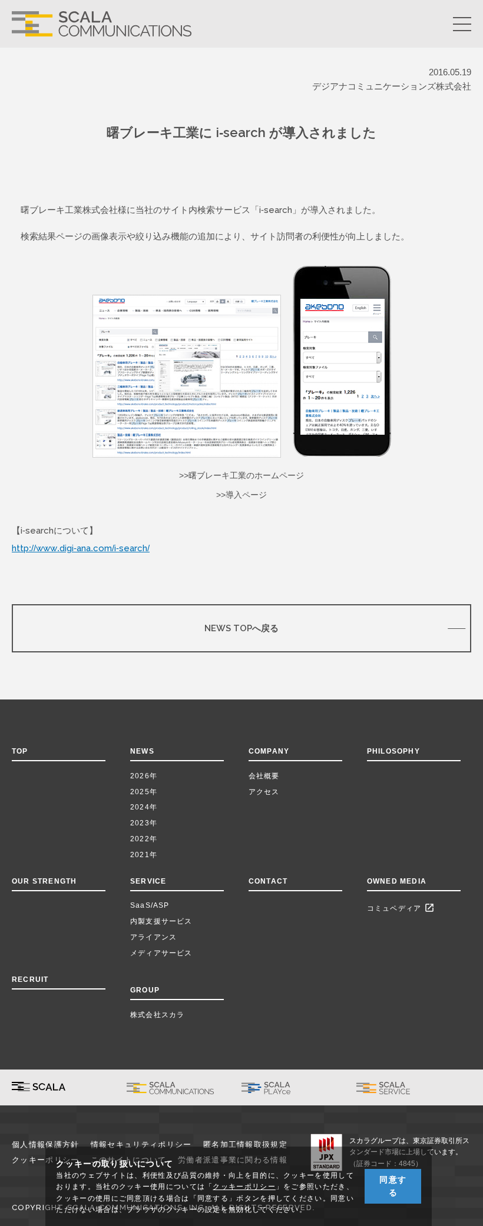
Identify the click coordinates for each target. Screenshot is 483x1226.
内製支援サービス (161, 921)
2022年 (143, 839)
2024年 (143, 807)
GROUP (145, 990)
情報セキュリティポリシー (141, 1144)
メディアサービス (161, 953)
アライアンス (153, 937)
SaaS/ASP (150, 905)
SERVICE (148, 881)
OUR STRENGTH (44, 881)
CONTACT (268, 881)
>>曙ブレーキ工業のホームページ (241, 475)
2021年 (143, 855)
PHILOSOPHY (393, 751)
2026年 (143, 776)
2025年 (143, 792)
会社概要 (264, 776)
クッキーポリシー (244, 1186)
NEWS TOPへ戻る (241, 628)
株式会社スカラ (157, 1015)
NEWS (144, 751)
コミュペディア (401, 907)
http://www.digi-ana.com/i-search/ (81, 548)
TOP (20, 751)
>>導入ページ (241, 494)
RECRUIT (30, 979)
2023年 (143, 823)
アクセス (264, 792)
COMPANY (269, 751)
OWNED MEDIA (396, 881)
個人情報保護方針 (45, 1144)
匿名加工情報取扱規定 (245, 1144)
